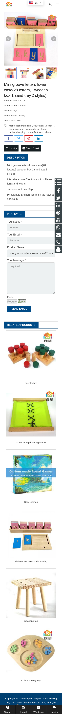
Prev (8, 39)
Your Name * (14, 221)
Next (53, 39)
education (38, 125)
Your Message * (16, 260)
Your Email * (14, 234)
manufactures (35, 132)
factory (44, 129)
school (49, 125)
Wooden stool (31, 621)
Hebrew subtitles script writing (31, 561)
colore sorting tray (31, 680)
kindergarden (16, 129)
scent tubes (31, 383)
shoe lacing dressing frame (31, 442)
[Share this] (8, 138)
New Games (31, 502)
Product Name (15, 247)
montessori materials (20, 125)
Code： (11, 297)
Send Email (32, 148)
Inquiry (12, 148)
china (48, 132)
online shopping (17, 132)
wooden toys (32, 129)
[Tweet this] (18, 138)
